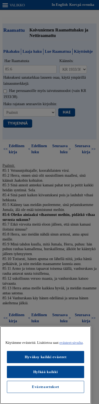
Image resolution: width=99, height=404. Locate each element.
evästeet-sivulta (71, 342)
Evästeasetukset (45, 387)
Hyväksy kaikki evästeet (46, 357)
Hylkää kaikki (45, 372)
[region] (45, 365)
